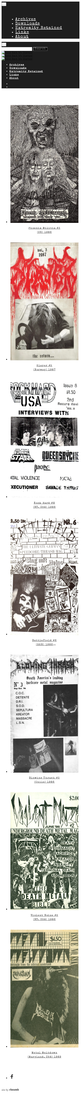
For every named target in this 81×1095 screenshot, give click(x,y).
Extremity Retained (38, 28)
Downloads (27, 24)
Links (22, 32)
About (22, 37)
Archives (25, 19)
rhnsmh (14, 1089)
